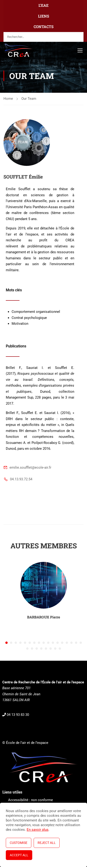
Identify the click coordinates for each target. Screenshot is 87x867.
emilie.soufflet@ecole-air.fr (30, 467)
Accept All (19, 855)
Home (8, 98)
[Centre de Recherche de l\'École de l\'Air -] (18, 50)
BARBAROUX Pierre (43, 617)
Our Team (28, 98)
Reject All (47, 843)
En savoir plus (37, 830)
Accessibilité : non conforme (30, 800)
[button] (6, 643)
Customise (18, 843)
